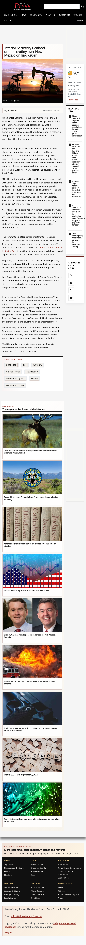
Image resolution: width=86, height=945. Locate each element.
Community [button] (36, 15)
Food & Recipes (37, 887)
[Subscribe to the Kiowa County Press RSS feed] (71, 290)
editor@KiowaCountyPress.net (26, 916)
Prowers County (37, 871)
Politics (7, 871)
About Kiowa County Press (69, 894)
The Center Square (15, 379)
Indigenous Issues (15, 385)
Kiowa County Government (69, 868)
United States (13, 372)
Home (6, 15)
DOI (24, 365)
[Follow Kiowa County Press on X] (71, 275)
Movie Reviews (37, 891)
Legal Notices (63, 877)
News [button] (23, 15)
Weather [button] (50, 15)
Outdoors (11, 365)
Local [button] (14, 15)
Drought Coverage (12, 894)
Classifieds (64, 15)
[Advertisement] (75, 365)
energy (34, 379)
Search (60, 887)
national (37, 365)
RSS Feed (62, 891)
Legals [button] (6, 20)
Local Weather (10, 898)
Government (63, 864)
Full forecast (73, 100)
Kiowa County (37, 864)
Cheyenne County (38, 868)
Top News (8, 864)
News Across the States (14, 868)
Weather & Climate (12, 891)
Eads (33, 875)
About (80, 20)
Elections (8, 875)
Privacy (61, 898)
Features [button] (77, 15)
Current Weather (11, 887)
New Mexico (32, 372)
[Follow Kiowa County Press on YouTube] (71, 298)
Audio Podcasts (37, 894)
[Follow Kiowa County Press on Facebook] (71, 283)
